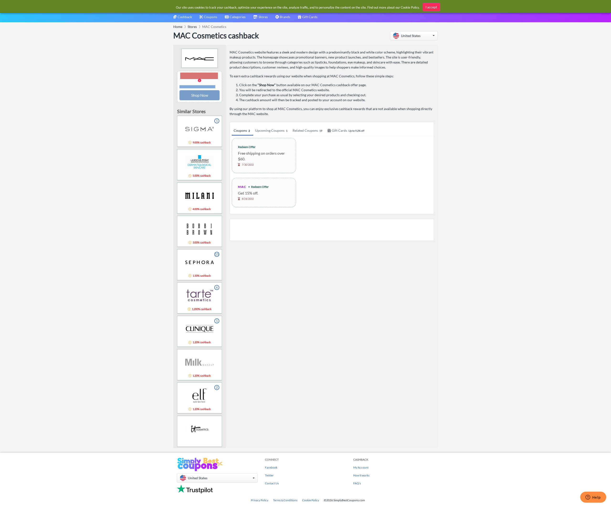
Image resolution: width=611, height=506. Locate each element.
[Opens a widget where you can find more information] (593, 498)
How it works (361, 475)
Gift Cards (348, 130)
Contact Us (272, 483)
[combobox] (235, 18)
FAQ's (357, 483)
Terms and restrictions (197, 86)
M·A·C (242, 187)
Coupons (242, 130)
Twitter (269, 475)
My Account (361, 467)
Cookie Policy (310, 500)
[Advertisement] (332, 230)
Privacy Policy (259, 500)
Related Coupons (307, 130)
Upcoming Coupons (271, 130)
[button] (414, 35)
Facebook (271, 467)
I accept (431, 7)
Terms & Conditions (285, 500)
